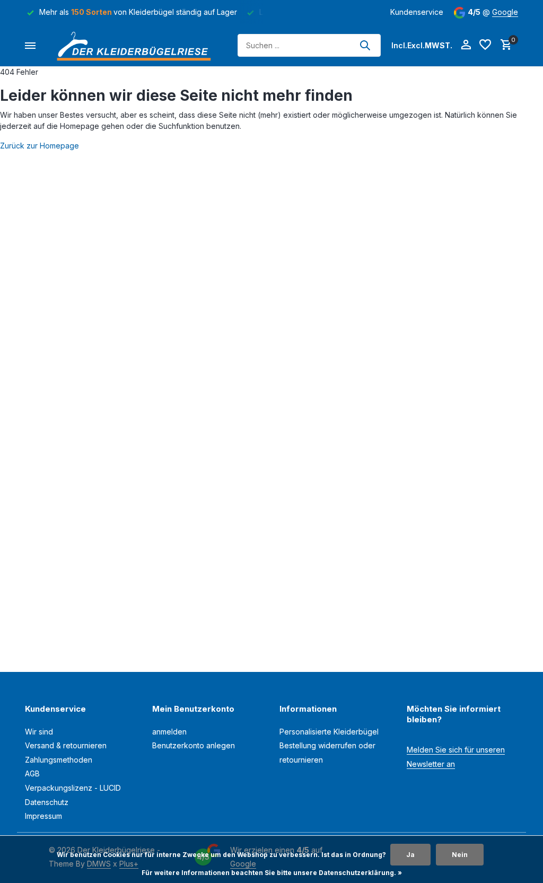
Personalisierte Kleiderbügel (329, 731)
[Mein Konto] (466, 45)
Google (505, 11)
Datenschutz (46, 802)
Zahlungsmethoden (58, 759)
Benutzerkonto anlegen (193, 745)
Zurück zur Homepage (39, 145)
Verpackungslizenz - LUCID (73, 787)
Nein (460, 855)
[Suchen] (365, 45)
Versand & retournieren (66, 745)
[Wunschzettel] (485, 45)
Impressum (43, 815)
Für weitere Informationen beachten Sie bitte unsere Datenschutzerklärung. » (272, 873)
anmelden (169, 731)
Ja (410, 855)
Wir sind (39, 731)
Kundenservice (416, 11)
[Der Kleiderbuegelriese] (136, 45)
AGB (32, 773)
